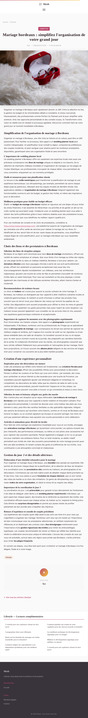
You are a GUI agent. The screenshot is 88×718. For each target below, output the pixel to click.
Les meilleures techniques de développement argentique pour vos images (63, 633)
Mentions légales (10, 700)
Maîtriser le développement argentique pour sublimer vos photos (62, 641)
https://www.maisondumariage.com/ (19, 226)
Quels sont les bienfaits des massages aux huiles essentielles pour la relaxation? (22, 638)
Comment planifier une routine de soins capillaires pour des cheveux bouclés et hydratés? (65, 625)
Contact (7, 704)
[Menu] (44, 10)
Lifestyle (13, 22)
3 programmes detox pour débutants (18, 632)
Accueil (5, 22)
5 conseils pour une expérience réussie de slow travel (22, 625)
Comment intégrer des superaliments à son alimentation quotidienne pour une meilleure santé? (21, 647)
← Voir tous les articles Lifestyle (17, 597)
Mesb (44, 4)
